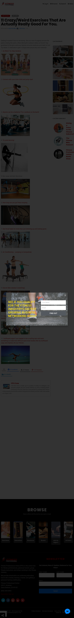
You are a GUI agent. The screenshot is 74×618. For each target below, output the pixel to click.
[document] (37, 309)
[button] (65, 295)
